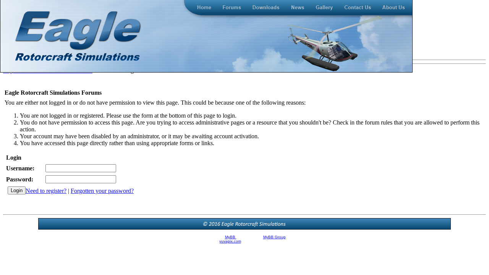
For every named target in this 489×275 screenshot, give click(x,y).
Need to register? (46, 191)
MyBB (230, 237)
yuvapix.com (230, 241)
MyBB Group (274, 237)
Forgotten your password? (102, 191)
